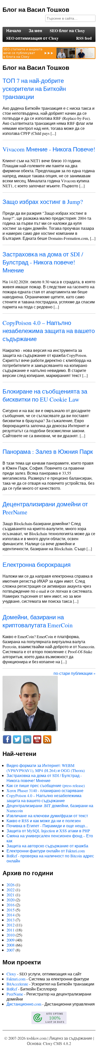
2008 (11, 945)
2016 (11, 904)
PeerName (15, 994)
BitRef (12, 988)
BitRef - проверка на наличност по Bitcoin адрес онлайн (50, 858)
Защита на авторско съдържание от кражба (47, 845)
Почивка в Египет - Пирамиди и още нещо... (47, 825)
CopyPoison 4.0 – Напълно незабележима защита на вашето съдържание (49, 331)
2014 (11, 914)
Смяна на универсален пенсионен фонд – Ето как (50, 838)
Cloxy (11, 973)
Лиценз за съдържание (70, 1038)
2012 (11, 924)
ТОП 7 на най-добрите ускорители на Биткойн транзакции (34, 89)
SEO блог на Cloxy (67, 30)
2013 (11, 919)
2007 (11, 950)
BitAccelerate (17, 983)
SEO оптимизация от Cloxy (32, 38)
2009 (11, 940)
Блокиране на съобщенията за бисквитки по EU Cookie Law (45, 395)
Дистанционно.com (24, 1004)
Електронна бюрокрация (37, 565)
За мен (35, 30)
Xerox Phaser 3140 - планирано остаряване (45, 790)
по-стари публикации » (74, 673)
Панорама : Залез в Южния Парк (48, 452)
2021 (11, 894)
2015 (11, 909)
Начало (13, 30)
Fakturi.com (16, 978)
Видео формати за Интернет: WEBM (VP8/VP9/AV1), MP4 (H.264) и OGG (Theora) (46, 768)
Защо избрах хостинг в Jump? (43, 202)
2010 (11, 934)
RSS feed (84, 38)
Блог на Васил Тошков (36, 9)
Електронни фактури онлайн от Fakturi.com (46, 850)
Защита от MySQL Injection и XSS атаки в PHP (48, 830)
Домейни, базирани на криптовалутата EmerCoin (38, 621)
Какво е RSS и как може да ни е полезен (44, 820)
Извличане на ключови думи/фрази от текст (47, 815)
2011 (11, 929)
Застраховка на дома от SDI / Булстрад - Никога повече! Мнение (43, 262)
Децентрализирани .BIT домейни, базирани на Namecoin (50, 808)
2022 (11, 889)
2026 (11, 884)
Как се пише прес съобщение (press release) (46, 785)
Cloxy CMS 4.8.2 (57, 1043)
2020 (11, 899)
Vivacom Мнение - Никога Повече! (49, 149)
